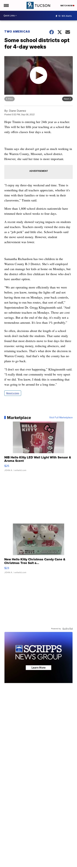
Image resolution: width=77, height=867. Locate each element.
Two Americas (17, 31)
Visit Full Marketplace (61, 417)
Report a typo (12, 393)
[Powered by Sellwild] (67, 628)
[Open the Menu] (6, 5)
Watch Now (66, 5)
